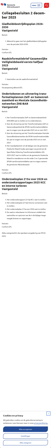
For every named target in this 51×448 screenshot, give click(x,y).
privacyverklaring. (41, 423)
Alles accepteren (25, 429)
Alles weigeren (25, 443)
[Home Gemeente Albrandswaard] (11, 5)
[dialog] (25, 429)
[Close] (48, 413)
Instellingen (25, 436)
